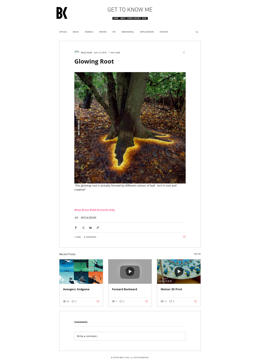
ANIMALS (89, 31)
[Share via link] (97, 227)
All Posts (63, 31)
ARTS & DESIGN (147, 31)
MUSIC (76, 31)
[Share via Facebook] (75, 227)
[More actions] (184, 52)
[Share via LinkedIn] (90, 227)
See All (197, 253)
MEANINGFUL (128, 31)
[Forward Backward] (130, 271)
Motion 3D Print (171, 289)
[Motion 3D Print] (179, 271)
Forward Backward (124, 289)
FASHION (164, 31)
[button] (196, 32)
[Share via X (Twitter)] (83, 227)
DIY (114, 31)
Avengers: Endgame (76, 289)
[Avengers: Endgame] (81, 271)
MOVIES (103, 31)
